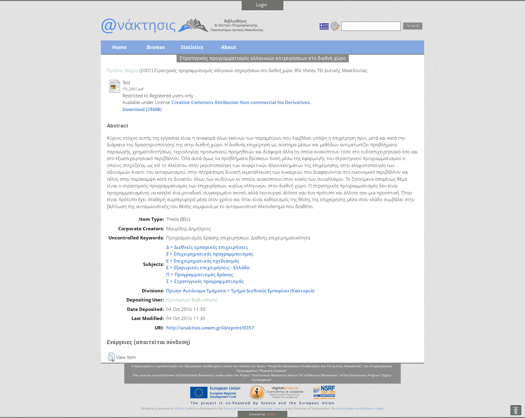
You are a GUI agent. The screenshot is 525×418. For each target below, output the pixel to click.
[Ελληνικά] (324, 26)
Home (119, 47)
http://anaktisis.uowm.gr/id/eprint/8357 (210, 328)
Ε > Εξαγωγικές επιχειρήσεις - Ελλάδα (207, 267)
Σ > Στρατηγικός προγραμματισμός (205, 281)
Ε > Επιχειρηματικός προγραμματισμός (209, 254)
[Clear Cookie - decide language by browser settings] (335, 26)
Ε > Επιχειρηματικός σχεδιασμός (202, 261)
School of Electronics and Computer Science (254, 408)
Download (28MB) (142, 109)
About (228, 47)
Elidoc (271, 414)
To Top (515, 410)
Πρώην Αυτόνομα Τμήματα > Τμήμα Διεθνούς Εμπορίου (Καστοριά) (240, 290)
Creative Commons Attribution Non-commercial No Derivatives (240, 102)
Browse (156, 47)
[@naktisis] (192, 34)
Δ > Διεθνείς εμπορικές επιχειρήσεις (207, 247)
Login (261, 5)
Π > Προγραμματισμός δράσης (199, 274)
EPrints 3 (181, 408)
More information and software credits (357, 408)
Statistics (192, 47)
